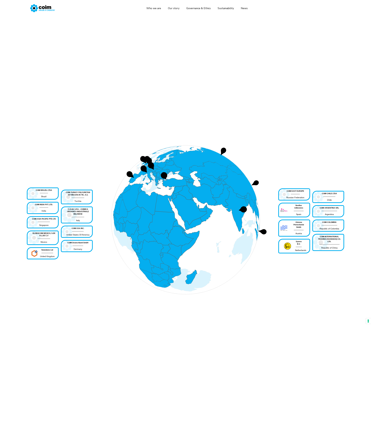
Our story (173, 8)
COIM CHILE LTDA (329, 194)
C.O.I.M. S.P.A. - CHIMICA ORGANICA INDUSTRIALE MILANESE (78, 211)
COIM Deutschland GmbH (77, 243)
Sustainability (226, 8)
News (244, 8)
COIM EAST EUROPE (295, 191)
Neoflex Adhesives (298, 206)
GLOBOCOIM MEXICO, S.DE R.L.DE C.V (43, 234)
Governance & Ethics (198, 8)
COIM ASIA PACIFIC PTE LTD (44, 219)
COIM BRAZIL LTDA (44, 190)
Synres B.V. (299, 243)
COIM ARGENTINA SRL (329, 208)
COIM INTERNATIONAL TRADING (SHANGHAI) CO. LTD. (329, 239)
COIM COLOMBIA (329, 222)
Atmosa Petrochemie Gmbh (298, 224)
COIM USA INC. (78, 228)
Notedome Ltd (47, 250)
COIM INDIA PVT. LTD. (44, 205)
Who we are (153, 8)
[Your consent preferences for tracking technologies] (368, 321)
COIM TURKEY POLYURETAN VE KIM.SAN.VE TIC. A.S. (78, 193)
